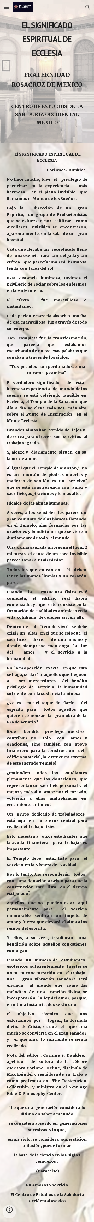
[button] (6, 7)
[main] (47, 71)
